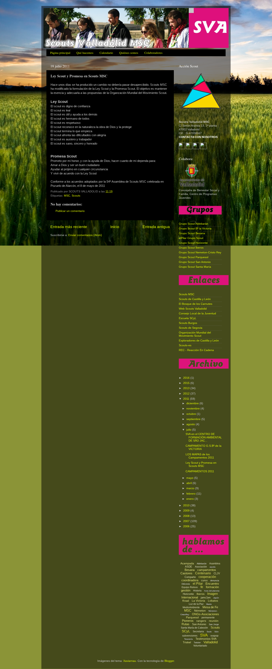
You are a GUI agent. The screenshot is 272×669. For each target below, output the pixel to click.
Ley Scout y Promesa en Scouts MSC (201, 464)
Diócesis (186, 584)
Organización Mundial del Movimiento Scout (195, 334)
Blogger (169, 660)
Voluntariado (200, 645)
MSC (67, 195)
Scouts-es (185, 345)
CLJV (217, 573)
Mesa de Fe (210, 607)
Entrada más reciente (68, 227)
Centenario (203, 573)
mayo (190, 477)
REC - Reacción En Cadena (196, 350)
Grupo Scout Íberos (191, 247)
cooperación (207, 576)
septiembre (193, 419)
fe (202, 587)
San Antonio (199, 624)
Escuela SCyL (187, 318)
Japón (216, 598)
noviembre (193, 408)
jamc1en (205, 597)
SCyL (186, 631)
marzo (190, 488)
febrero (191, 493)
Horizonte (188, 593)
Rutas (185, 624)
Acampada (187, 563)
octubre (191, 413)
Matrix (209, 604)
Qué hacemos (84, 53)
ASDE (188, 566)
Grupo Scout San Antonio (195, 262)
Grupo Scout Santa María (195, 266)
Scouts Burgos (188, 323)
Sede (209, 632)
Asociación (201, 566)
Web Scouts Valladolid (193, 308)
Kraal (185, 600)
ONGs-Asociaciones (205, 614)
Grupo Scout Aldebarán (193, 223)
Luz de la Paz (196, 604)
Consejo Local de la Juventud (197, 313)
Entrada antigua (156, 227)
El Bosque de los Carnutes (195, 303)
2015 (186, 383)
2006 (186, 526)
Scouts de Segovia (190, 327)
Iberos (200, 593)
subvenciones (189, 635)
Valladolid (211, 642)
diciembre (193, 403)
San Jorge (214, 624)
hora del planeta (211, 591)
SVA (204, 635)
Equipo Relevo (190, 587)
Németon (200, 610)
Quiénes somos (128, 53)
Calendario (106, 53)
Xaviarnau (129, 660)
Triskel (187, 642)
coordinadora (189, 580)
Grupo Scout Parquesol (193, 257)
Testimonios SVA (206, 638)
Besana (190, 570)
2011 (186, 398)
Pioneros (188, 620)
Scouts (76, 195)
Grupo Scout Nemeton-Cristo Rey (200, 252)
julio (189, 429)
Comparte (190, 577)
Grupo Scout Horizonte (193, 242)
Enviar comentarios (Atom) (85, 235)
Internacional (189, 597)
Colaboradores (153, 53)
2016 (186, 377)
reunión (213, 620)
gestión (185, 590)
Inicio (114, 227)
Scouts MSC (186, 294)
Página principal (60, 53)
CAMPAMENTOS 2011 (200, 471)
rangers (201, 620)
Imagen (212, 593)
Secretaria (198, 631)
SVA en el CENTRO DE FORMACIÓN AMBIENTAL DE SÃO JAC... (204, 437)
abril (189, 483)
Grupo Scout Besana (192, 233)
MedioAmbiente (191, 607)
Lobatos (213, 600)
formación (212, 587)
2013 (186, 388)
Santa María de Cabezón (194, 627)
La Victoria (198, 600)
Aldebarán (201, 563)
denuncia (214, 580)
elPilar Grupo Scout (191, 238)
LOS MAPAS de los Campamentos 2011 (200, 456)
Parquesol (192, 617)
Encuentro (212, 583)
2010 (186, 505)
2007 (186, 521)
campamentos (206, 570)
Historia (197, 590)
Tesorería (188, 639)
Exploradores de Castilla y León (199, 340)
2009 (186, 510)
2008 (186, 516)
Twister (197, 642)
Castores (186, 573)
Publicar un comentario (70, 211)
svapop (214, 635)
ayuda (212, 567)
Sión (216, 632)
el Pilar (198, 583)
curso (204, 580)
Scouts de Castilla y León (195, 299)
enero (190, 498)
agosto (191, 424)
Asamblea (214, 563)
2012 (186, 393)
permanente (208, 617)
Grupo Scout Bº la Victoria (195, 228)
